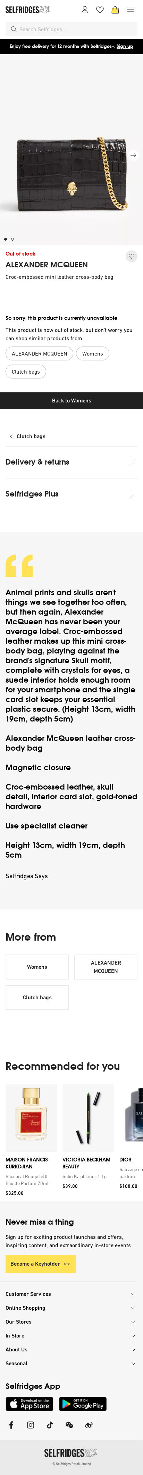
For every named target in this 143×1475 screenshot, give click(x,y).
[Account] (85, 10)
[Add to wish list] (131, 256)
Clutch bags (31, 436)
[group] (71, 1142)
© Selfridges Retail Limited (71, 1464)
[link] (30, 1180)
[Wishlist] (100, 10)
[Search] (13, 29)
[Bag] (115, 10)
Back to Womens (71, 400)
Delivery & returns (37, 462)
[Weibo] (88, 1429)
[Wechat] (69, 1429)
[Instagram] (30, 1429)
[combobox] (77, 29)
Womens (37, 967)
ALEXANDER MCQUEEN (47, 265)
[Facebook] (11, 1429)
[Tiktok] (50, 1429)
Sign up (125, 46)
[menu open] (130, 10)
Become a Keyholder (35, 1263)
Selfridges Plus (32, 494)
